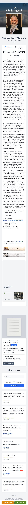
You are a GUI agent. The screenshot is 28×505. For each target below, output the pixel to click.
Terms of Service (18, 499)
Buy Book (14, 345)
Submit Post (14, 385)
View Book (6, 345)
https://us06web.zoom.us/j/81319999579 (13, 220)
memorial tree (19, 241)
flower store (18, 243)
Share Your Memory (8, 363)
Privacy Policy (10, 499)
